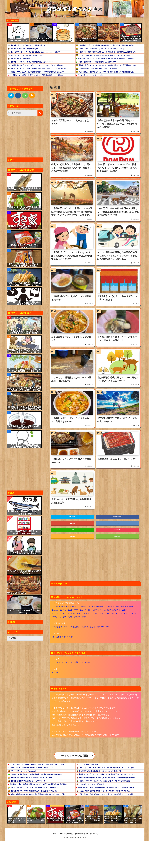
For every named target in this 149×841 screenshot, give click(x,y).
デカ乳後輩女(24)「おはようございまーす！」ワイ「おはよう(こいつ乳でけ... (36, 65)
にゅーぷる (104, 613)
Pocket (118, 530)
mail (73, 523)
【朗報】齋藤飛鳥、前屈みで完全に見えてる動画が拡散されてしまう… (34, 791)
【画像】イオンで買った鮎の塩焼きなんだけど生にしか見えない (24, 189)
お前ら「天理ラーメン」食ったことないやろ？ (86, 39)
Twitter (73, 517)
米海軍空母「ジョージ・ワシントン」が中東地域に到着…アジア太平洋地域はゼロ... (107, 65)
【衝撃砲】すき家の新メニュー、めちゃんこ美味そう (24, 227)
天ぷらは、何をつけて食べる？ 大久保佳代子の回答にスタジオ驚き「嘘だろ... (24, 389)
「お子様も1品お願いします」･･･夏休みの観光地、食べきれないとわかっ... (131, 38)
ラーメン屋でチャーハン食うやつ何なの (24, 49)
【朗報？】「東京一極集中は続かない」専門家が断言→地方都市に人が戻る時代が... (107, 52)
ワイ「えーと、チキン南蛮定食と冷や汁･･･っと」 (41, 39)
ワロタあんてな (66, 617)
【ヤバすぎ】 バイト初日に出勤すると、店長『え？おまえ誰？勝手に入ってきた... (107, 767)
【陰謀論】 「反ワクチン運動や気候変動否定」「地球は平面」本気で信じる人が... (107, 45)
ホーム (55, 834)
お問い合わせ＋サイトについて (86, 834)
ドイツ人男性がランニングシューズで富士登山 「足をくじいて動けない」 (35, 787)
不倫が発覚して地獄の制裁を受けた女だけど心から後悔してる (100, 771)
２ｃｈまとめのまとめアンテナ (64, 607)
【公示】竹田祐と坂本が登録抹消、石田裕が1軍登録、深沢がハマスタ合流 (104, 791)
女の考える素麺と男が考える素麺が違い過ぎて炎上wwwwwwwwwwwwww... (36, 774)
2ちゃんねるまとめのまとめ (109, 610)
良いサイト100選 (66, 610)
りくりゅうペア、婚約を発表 (20, 58)
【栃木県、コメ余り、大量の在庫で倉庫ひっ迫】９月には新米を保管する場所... (24, 408)
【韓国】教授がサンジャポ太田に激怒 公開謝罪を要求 (97, 62)
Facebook (117, 517)
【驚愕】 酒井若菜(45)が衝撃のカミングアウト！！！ (28, 781)
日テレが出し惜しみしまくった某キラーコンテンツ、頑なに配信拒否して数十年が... (106, 58)
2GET (124, 610)
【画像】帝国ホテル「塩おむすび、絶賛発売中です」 (18, 39)
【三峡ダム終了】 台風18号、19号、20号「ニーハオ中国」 (99, 68)
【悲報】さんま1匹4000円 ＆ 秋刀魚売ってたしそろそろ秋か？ (31, 778)
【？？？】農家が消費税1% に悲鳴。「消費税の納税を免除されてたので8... (24, 446)
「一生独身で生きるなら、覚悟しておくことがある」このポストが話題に (24, 332)
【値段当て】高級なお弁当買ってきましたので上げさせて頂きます (133, 820)
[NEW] (24, 505)
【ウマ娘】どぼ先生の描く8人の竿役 (91, 784)
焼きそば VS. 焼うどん (106, 40)
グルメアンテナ (127, 607)
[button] (40, 113)
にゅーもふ (114, 613)
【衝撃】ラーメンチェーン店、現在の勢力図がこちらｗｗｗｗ (31, 62)
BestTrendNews (98, 607)
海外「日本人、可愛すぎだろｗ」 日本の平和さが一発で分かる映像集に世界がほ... (107, 72)
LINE (72, 530)
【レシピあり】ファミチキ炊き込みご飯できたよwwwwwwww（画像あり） (36, 52)
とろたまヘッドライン (60, 613)
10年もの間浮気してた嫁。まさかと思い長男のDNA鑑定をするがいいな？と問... (37, 794)
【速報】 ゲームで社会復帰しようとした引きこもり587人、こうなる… (103, 49)
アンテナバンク (84, 607)
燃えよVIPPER (103, 627)
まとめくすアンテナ (129, 613)
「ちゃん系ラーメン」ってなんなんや (23, 771)
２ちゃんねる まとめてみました (82, 627)
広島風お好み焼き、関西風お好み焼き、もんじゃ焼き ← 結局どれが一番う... (24, 351)
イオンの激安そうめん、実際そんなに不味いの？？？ (24, 427)
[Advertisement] (95, 560)
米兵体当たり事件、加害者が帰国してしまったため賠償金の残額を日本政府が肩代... (38, 784)
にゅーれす (92, 610)
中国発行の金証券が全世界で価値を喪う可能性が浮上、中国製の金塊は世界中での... (107, 778)
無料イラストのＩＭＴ (83, 662)
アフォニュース (80, 610)
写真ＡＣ (55, 672)
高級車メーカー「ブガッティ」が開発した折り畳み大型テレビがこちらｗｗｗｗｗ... (39, 68)
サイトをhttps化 (66, 834)
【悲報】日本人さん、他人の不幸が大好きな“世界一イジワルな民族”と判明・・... (107, 55)
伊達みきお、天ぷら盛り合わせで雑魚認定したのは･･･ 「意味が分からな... (24, 284)
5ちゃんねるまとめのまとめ (63, 637)
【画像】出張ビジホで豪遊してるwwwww (24, 246)
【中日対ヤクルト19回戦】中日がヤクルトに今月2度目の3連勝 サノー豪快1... (37, 75)
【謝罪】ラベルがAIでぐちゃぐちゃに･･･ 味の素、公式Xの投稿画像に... (24, 265)
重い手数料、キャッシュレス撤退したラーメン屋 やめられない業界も (24, 303)
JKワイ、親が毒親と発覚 (62, 40)
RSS (73, 536)
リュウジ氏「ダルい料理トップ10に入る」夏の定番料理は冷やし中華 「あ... (24, 370)
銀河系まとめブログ (60, 627)
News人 (55, 617)
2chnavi (55, 610)
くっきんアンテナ (113, 607)
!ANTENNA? (76, 613)
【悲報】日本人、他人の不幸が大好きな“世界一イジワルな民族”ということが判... (38, 72)
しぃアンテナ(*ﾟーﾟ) (90, 613)
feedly (118, 536)
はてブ (117, 523)
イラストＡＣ (67, 662)
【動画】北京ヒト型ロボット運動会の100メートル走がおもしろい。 (33, 767)
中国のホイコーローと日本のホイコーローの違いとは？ (24, 208)
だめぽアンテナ (79, 617)
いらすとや (56, 662)
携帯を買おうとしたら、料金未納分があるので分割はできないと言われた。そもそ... (106, 787)
